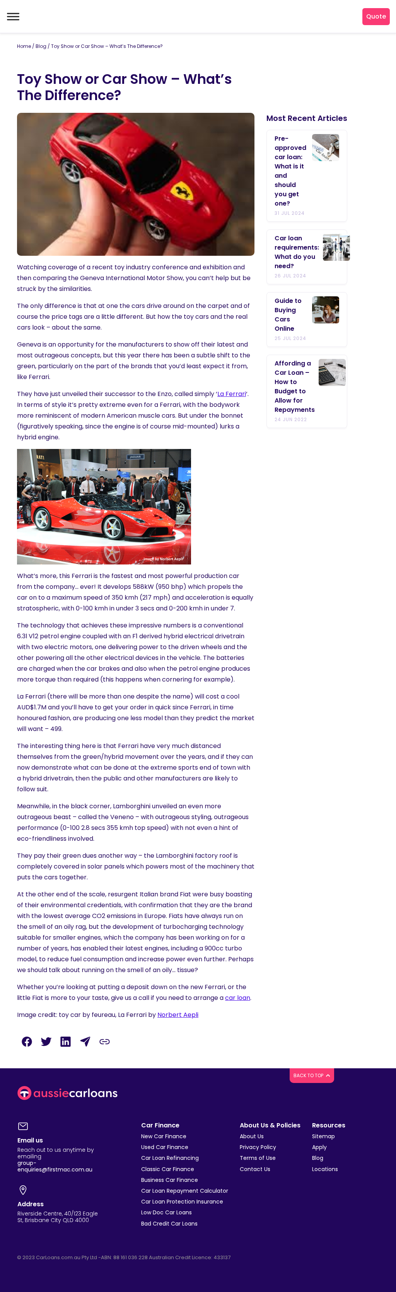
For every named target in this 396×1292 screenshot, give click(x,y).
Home (24, 46)
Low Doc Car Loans (166, 1212)
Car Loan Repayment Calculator (184, 1191)
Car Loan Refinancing (170, 1158)
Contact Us (255, 1169)
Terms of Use (258, 1158)
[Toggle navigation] (12, 16)
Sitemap (323, 1136)
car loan (237, 997)
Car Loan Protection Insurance (182, 1201)
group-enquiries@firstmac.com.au (54, 1166)
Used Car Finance (164, 1147)
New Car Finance (163, 1136)
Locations (325, 1169)
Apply (319, 1147)
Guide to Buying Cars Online (288, 314)
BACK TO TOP (309, 1075)
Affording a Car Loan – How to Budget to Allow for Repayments (295, 386)
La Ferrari (231, 393)
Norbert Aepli (177, 1014)
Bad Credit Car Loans (169, 1223)
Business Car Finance (169, 1180)
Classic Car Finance (167, 1169)
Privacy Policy (258, 1147)
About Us (252, 1136)
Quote (376, 16)
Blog (41, 46)
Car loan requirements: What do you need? (297, 252)
